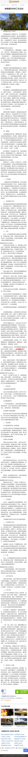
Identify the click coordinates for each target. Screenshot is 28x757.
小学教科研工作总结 (9, 748)
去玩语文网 (12, 755)
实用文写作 (14, 5)
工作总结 (22, 5)
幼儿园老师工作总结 (19, 734)
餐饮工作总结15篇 (23, 748)
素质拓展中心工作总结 (20, 738)
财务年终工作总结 (19, 741)
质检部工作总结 (18, 743)
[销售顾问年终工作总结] (14, 1)
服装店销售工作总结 (6, 745)
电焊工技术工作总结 (6, 738)
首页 (7, 5)
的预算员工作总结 (19, 745)
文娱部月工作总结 (5, 743)
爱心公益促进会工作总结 (7, 734)
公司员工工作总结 (5, 736)
